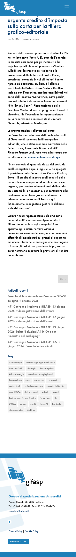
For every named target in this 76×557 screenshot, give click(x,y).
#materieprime (47, 368)
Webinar (31, 410)
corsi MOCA (15, 392)
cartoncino (39, 380)
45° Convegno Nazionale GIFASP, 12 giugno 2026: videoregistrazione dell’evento (36, 319)
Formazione (45, 398)
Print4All (44, 403)
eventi (56, 392)
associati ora (18, 541)
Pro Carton (57, 403)
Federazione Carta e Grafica (22, 398)
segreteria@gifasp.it (19, 510)
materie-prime (31, 39)
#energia (31, 368)
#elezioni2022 (16, 368)
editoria (45, 392)
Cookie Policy (31, 531)
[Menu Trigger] (67, 7)
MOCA (12, 403)
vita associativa (16, 410)
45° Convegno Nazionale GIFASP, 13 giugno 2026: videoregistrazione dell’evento (36, 308)
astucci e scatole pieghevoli (40, 374)
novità (33, 403)
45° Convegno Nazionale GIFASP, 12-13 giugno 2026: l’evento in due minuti (34, 344)
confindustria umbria (33, 386)
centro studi (14, 386)
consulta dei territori (56, 386)
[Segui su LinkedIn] (9, 522)
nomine (23, 403)
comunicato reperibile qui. (44, 157)
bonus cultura (15, 380)
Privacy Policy (15, 531)
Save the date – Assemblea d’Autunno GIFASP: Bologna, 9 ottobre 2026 (37, 298)
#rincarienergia (16, 374)
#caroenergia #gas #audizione (40, 362)
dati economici (31, 392)
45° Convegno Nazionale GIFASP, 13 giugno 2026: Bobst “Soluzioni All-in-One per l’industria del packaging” (36, 331)
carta (28, 380)
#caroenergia (15, 362)
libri (56, 398)
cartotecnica (53, 380)
